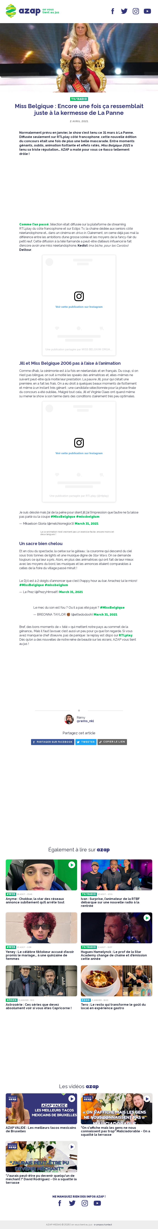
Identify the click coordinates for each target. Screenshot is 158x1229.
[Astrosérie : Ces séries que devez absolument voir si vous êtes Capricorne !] (41, 980)
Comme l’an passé (34, 224)
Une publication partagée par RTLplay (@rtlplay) (79, 495)
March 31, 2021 (86, 523)
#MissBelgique (63, 516)
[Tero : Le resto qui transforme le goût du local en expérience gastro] (116, 980)
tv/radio (79, 99)
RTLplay (125, 635)
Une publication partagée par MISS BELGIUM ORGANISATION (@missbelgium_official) (98, 349)
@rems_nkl (85, 721)
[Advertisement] (79, 189)
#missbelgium (87, 516)
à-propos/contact (103, 1224)
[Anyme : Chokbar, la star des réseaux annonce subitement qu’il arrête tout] (41, 874)
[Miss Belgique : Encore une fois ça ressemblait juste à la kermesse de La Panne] (79, 58)
